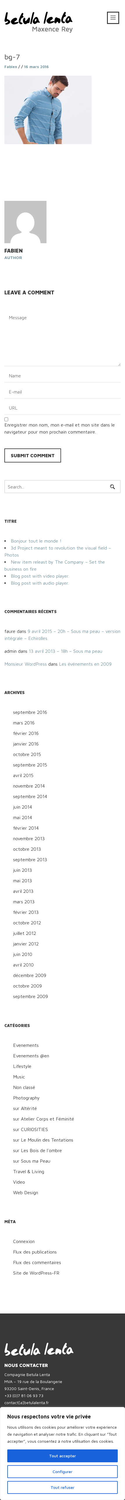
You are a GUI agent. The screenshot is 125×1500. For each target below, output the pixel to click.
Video (19, 1182)
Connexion (24, 1241)
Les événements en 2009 (85, 664)
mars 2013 (24, 901)
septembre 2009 (30, 996)
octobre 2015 (27, 754)
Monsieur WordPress (25, 664)
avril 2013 (23, 891)
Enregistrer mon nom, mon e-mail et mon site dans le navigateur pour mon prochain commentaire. (59, 428)
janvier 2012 (26, 943)
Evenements (26, 1045)
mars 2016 (24, 722)
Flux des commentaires (37, 1262)
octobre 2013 (27, 849)
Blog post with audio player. (40, 583)
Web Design (25, 1192)
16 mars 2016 (36, 66)
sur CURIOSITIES (30, 1129)
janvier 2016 (26, 743)
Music (19, 1076)
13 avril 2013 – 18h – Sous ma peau (65, 651)
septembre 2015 (30, 764)
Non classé (24, 1087)
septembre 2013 (30, 859)
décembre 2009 (29, 975)
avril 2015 (23, 775)
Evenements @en (31, 1055)
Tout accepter (62, 1455)
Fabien (10, 66)
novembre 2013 (29, 838)
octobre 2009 (27, 985)
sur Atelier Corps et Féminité (43, 1118)
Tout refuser (62, 1487)
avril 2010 (23, 964)
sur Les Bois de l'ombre (37, 1150)
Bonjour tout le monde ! (36, 540)
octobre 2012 (27, 922)
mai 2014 (22, 817)
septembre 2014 (30, 796)
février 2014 (26, 828)
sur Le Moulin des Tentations (43, 1139)
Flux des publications (35, 1251)
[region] (62, 1453)
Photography (26, 1097)
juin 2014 (22, 806)
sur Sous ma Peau (31, 1161)
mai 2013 (22, 880)
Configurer (62, 1471)
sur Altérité (25, 1108)
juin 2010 (22, 954)
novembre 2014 (29, 785)
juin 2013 (22, 870)
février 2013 (26, 912)
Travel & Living (28, 1171)
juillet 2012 (24, 933)
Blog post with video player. (40, 576)
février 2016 (26, 733)
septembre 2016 (30, 712)
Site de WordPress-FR (36, 1272)
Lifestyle (22, 1066)
